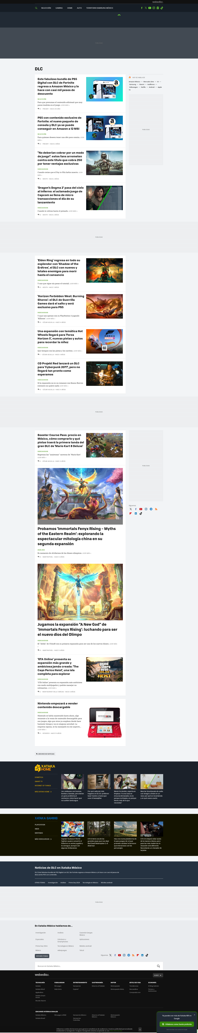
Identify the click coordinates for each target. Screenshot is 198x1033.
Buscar (158, 966)
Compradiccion (134, 992)
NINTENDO (39, 833)
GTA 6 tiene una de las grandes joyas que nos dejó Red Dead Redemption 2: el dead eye (98, 842)
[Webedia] (157, 1)
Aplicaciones (84, 939)
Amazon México (134, 81)
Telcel (82, 950)
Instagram (153, 8)
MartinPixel (48, 557)
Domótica (39, 777)
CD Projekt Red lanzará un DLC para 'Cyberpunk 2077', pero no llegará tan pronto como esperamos (59, 368)
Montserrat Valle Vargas (53, 692)
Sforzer (46, 733)
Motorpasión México (115, 1016)
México (38, 950)
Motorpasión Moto (117, 989)
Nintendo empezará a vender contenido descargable (58, 705)
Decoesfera (133, 989)
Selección (46, 8)
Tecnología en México (90, 882)
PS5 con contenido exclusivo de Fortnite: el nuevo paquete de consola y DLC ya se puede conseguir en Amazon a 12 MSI (59, 123)
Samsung (132, 84)
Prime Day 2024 (74, 882)
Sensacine (77, 986)
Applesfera (39, 992)
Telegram (151, 508)
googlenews (157, 8)
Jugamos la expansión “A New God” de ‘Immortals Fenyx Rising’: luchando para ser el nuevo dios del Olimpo (77, 629)
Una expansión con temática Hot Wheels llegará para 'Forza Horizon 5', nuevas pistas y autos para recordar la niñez (60, 336)
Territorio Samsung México (99, 8)
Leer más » (65, 105)
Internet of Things (43, 785)
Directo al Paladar (98, 986)
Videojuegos (43, 169)
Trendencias (133, 986)
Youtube (149, 8)
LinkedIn (136, 513)
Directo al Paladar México (98, 1016)
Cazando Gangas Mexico (86, 933)
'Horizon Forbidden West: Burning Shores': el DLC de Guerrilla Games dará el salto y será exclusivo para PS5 (61, 301)
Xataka (38, 986)
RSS (156, 508)
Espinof (75, 989)
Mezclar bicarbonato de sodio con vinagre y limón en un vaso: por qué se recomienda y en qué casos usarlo (151, 794)
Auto (79, 8)
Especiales (40, 939)
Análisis (41, 550)
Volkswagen (133, 87)
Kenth (45, 179)
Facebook (141, 8)
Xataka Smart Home (40, 996)
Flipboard (130, 513)
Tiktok (161, 8)
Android (151, 87)
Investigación (53, 882)
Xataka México (41, 1015)
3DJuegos (57, 986)
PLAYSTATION (40, 824)
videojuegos (62, 950)
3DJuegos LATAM (60, 1015)
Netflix (143, 87)
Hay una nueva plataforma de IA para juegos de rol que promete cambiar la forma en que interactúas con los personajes (125, 843)
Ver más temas (42, 956)
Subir (156, 975)
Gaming (59, 8)
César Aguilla (48, 322)
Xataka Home (46, 768)
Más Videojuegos (42, 839)
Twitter (145, 8)
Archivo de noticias (46, 754)
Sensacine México (79, 1015)
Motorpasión (115, 986)
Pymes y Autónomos (152, 990)
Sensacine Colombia (77, 1019)
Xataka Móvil (40, 989)
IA (158, 81)
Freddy (46, 109)
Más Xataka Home (42, 791)
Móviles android (106, 882)
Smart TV (39, 781)
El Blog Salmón (153, 986)
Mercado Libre (148, 81)
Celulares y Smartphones (63, 940)
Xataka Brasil (40, 1018)
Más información (116, 1031)
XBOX (37, 829)
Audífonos (151, 84)
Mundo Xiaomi (41, 1000)
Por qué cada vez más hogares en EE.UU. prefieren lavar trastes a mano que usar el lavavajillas (98, 794)
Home (69, 8)
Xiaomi (141, 84)
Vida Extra (58, 989)
